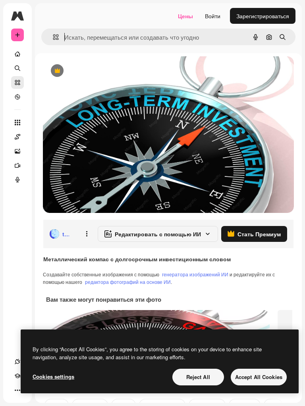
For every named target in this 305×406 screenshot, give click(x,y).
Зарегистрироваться (262, 16)
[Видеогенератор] (17, 165)
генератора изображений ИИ (195, 274)
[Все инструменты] (17, 122)
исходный (96, 71)
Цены (185, 16)
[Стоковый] (17, 82)
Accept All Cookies (258, 377)
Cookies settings (53, 376)
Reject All (198, 377)
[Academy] (17, 376)
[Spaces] (17, 136)
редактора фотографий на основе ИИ (128, 281)
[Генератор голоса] (17, 179)
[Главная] (17, 54)
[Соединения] (17, 361)
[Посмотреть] (17, 96)
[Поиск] (17, 68)
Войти (212, 16)
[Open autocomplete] (53, 37)
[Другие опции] (87, 234)
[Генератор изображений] (17, 151)
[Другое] (17, 390)
